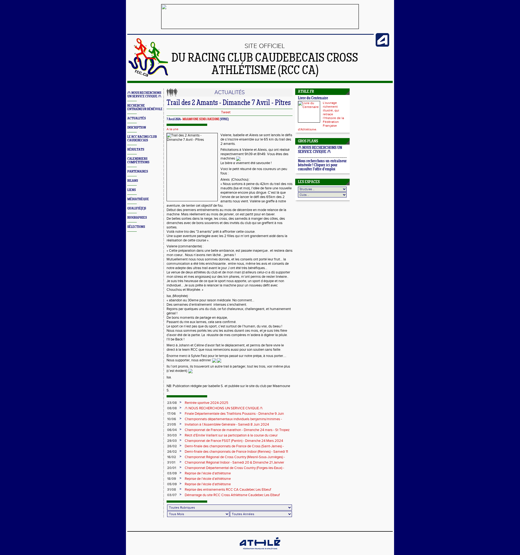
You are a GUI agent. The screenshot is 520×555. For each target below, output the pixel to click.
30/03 (172, 435)
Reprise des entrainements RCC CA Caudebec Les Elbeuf (228, 489)
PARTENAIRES (137, 171)
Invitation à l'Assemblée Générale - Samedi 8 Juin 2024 (227, 424)
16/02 (171, 457)
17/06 (171, 414)
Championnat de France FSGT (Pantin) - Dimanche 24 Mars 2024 (234, 441)
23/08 (172, 403)
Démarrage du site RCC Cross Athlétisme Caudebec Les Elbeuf (232, 495)
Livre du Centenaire (313, 98)
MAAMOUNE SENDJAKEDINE (201, 119)
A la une (172, 129)
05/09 (172, 484)
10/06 (171, 419)
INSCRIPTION (136, 127)
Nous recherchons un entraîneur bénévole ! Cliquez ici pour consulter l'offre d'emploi (322, 165)
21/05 (171, 424)
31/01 (171, 462)
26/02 (172, 446)
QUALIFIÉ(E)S (136, 208)
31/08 (171, 489)
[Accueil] (148, 76)
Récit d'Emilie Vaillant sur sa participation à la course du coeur (231, 435)
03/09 (172, 473)
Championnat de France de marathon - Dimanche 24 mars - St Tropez (237, 430)
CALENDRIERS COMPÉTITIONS (138, 160)
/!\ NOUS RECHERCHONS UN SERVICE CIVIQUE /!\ (144, 94)
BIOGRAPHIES (137, 217)
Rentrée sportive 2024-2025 (206, 403)
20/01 (171, 468)
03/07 (172, 495)
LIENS (131, 190)
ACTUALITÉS (136, 118)
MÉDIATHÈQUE (138, 199)
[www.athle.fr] (382, 45)
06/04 (172, 430)
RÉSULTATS (135, 149)
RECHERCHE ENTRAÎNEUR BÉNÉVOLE (144, 107)
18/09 (171, 479)
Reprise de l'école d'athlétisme (208, 473)
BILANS (132, 181)
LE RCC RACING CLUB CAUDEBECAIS (142, 138)
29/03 (172, 441)
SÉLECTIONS (136, 227)
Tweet (225, 112)
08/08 (172, 408)
